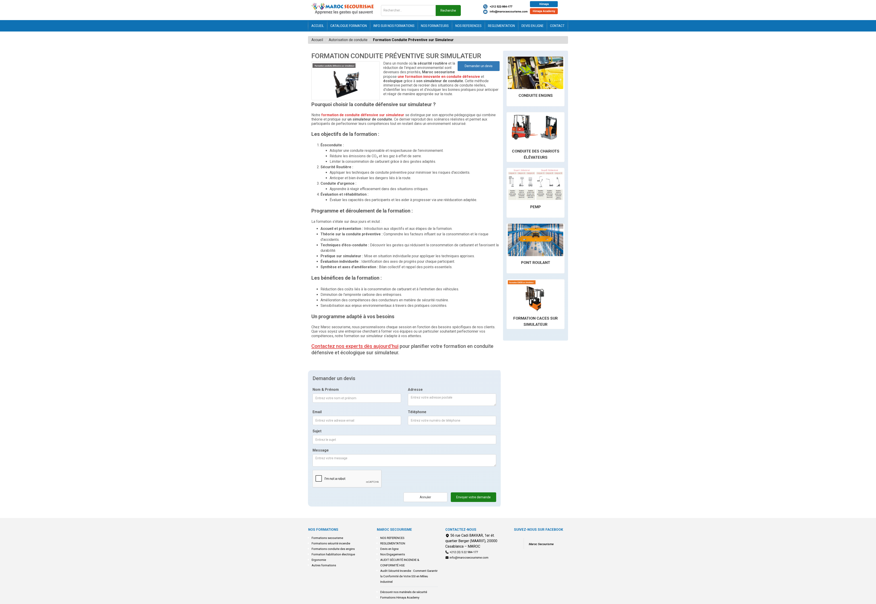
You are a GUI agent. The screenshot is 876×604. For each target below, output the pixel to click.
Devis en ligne (532, 26)
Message (321, 450)
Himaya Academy (544, 11)
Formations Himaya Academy (399, 597)
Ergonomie (319, 560)
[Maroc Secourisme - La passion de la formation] (343, 9)
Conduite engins (536, 95)
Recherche (448, 10)
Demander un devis (479, 66)
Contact (557, 26)
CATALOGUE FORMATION (348, 26)
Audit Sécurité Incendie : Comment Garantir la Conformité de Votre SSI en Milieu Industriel (409, 576)
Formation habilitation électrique (333, 554)
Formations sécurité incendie (331, 543)
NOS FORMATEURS (435, 26)
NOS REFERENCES (468, 26)
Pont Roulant (535, 262)
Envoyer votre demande (473, 497)
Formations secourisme (327, 538)
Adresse (415, 389)
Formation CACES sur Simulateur (535, 321)
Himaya (544, 4)
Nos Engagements (392, 554)
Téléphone (417, 412)
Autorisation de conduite (348, 40)
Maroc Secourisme (541, 544)
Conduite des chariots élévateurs (535, 154)
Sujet (317, 431)
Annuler (425, 497)
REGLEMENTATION (501, 26)
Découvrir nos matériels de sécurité (403, 592)
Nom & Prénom (326, 389)
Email (317, 412)
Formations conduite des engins (333, 549)
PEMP (535, 207)
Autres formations (324, 565)
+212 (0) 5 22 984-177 (464, 552)
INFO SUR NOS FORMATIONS (394, 26)
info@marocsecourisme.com (469, 557)
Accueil (317, 26)
